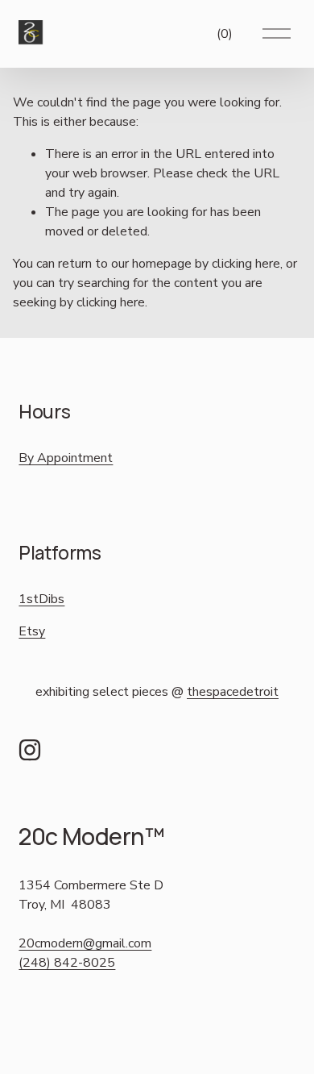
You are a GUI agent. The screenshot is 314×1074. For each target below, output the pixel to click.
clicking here (246, 264)
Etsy (32, 631)
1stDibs (41, 599)
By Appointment (66, 458)
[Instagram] (30, 750)
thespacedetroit (233, 692)
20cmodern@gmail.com (85, 943)
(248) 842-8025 (67, 963)
